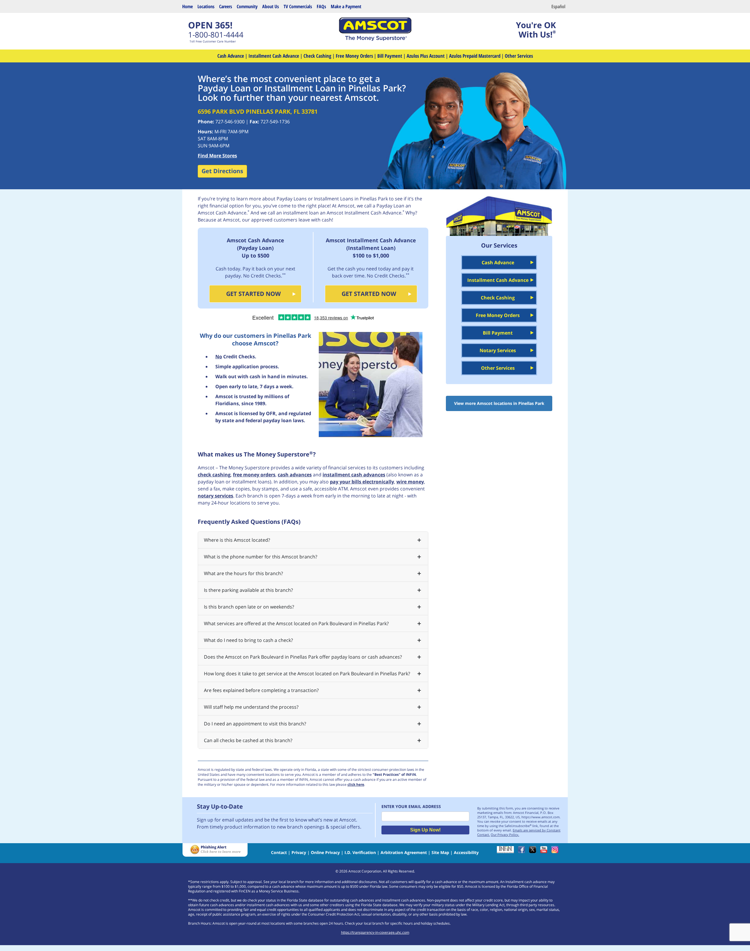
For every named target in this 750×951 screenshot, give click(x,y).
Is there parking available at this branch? (248, 590)
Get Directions (222, 171)
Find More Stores (217, 155)
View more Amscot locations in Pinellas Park (499, 403)
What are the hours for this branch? (243, 573)
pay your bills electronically (362, 481)
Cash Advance (230, 55)
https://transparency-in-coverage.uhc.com (375, 932)
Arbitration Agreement (404, 852)
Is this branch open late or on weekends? (249, 607)
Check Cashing (317, 55)
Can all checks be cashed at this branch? (248, 740)
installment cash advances (354, 474)
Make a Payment (346, 6)
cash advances (295, 474)
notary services (215, 495)
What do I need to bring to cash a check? (248, 640)
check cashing (214, 474)
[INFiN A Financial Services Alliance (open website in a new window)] (507, 851)
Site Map (440, 852)
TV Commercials (298, 6)
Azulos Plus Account (426, 55)
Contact (279, 852)
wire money (410, 481)
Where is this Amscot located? (237, 540)
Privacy (299, 852)
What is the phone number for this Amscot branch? (260, 556)
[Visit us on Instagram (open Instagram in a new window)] (556, 851)
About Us (270, 6)
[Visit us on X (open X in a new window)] (534, 851)
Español (558, 6)
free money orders (254, 474)
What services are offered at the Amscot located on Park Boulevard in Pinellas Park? (296, 623)
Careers (225, 6)
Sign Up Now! (425, 829)
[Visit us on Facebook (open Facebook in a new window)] (523, 851)
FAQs (321, 6)
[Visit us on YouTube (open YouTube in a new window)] (545, 851)
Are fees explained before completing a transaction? (261, 690)
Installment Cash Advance (273, 55)
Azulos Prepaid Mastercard (474, 55)
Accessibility (466, 852)
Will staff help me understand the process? (251, 707)
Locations (205, 6)
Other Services (519, 55)
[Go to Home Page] (375, 39)
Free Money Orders (354, 55)
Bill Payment (389, 55)
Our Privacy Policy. (505, 834)
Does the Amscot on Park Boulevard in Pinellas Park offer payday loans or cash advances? (303, 657)
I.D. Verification (360, 852)
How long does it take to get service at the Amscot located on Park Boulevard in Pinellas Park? (307, 673)
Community (247, 6)
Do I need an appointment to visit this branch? (255, 723)
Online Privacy (325, 852)
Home (187, 6)
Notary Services (498, 350)
